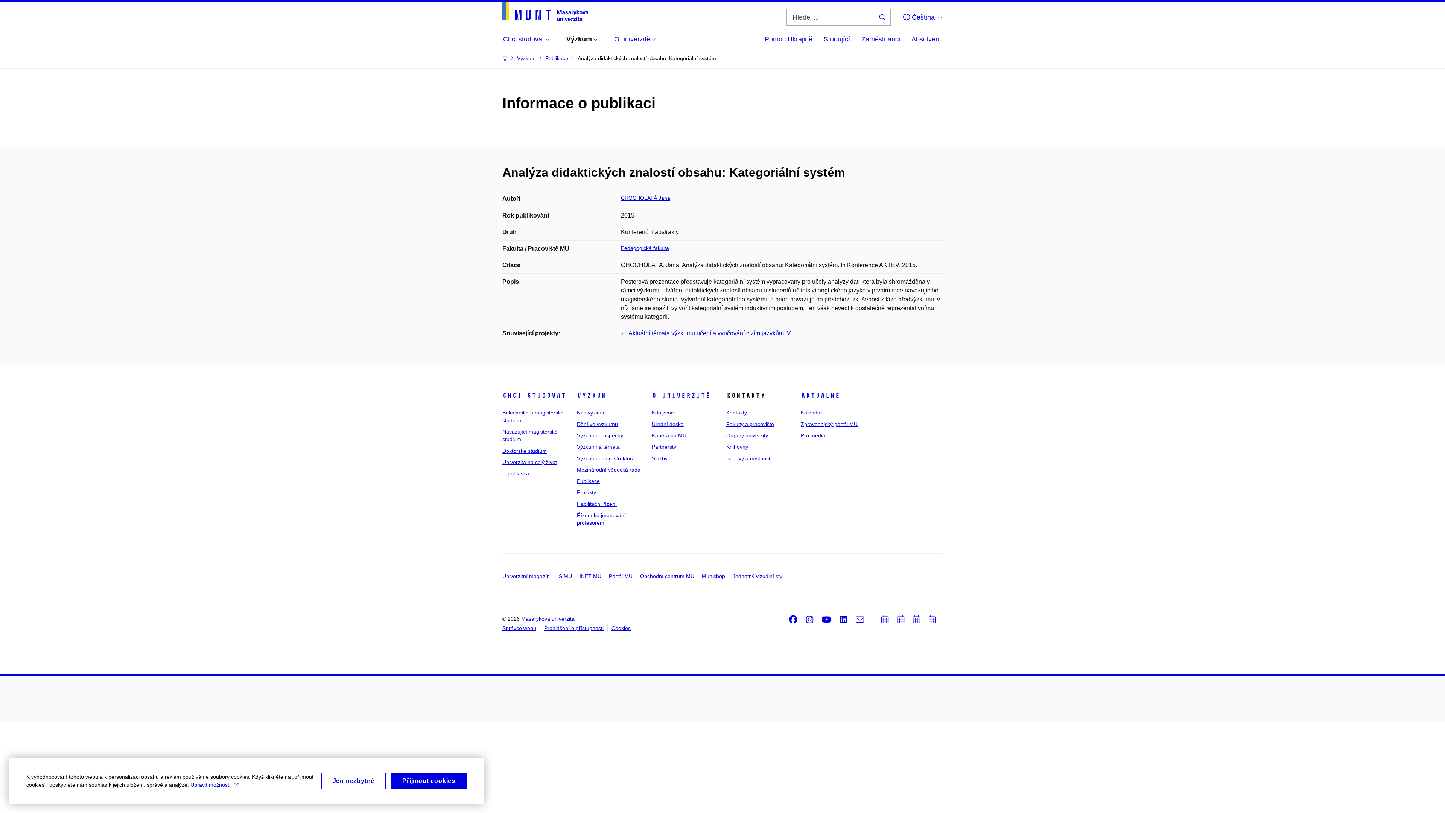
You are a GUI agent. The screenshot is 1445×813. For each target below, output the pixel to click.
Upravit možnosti (210, 785)
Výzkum (591, 395)
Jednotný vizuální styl (758, 576)
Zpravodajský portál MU (829, 424)
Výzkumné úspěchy (600, 435)
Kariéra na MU (669, 435)
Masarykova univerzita (548, 619)
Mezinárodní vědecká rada (608, 470)
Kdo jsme (663, 413)
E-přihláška (515, 473)
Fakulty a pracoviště (750, 424)
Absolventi (927, 39)
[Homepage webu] (545, 11)
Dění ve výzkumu (597, 424)
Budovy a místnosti (748, 458)
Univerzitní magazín (526, 576)
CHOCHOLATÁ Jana (645, 198)
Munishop (713, 576)
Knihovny (737, 447)
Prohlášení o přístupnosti (574, 628)
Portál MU (621, 576)
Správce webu (519, 628)
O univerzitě (681, 395)
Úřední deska (668, 424)
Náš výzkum (591, 413)
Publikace (588, 481)
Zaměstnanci (880, 39)
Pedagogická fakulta (645, 248)
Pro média (813, 435)
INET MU (590, 576)
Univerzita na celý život (529, 462)
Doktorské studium (524, 451)
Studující (837, 39)
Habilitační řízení (597, 504)
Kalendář (811, 413)
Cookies (621, 628)
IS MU (564, 576)
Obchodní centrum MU (667, 576)
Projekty (586, 492)
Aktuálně (820, 395)
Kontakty (736, 413)
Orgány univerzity (747, 435)
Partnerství (665, 447)
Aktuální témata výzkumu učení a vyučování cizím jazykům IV (709, 333)
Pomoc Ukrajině (788, 39)
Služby (660, 458)
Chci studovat (534, 395)
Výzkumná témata (598, 447)
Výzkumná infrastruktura (606, 458)
